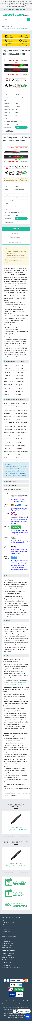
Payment (12, 9)
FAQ (7, 9)
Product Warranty (8, 927)
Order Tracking (7, 955)
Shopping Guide (8, 945)
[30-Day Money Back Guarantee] (16, 882)
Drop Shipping (7, 959)
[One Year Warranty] (16, 893)
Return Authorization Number (11, 967)
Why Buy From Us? (8, 922)
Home (4, 26)
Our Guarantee (7, 925)
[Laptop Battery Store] (16, 16)
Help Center (6, 941)
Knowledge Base (8, 943)
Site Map (5, 933)
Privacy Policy (7, 929)
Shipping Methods (8, 953)
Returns (18, 9)
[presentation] (16, 229)
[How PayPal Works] (16, 996)
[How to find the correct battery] (16, 904)
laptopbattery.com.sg (18, 1000)
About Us (5, 920)
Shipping (25, 9)
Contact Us (6, 965)
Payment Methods (8, 957)
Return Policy (7, 947)
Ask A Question (9, 131)
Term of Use (6, 931)
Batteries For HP (12, 26)
